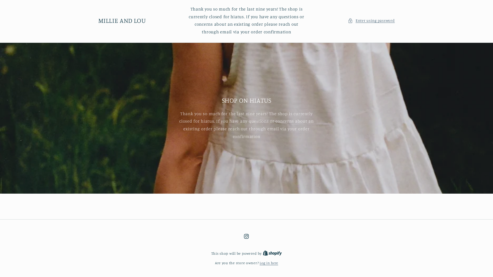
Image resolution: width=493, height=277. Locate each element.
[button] (371, 20)
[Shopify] (272, 253)
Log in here (269, 263)
